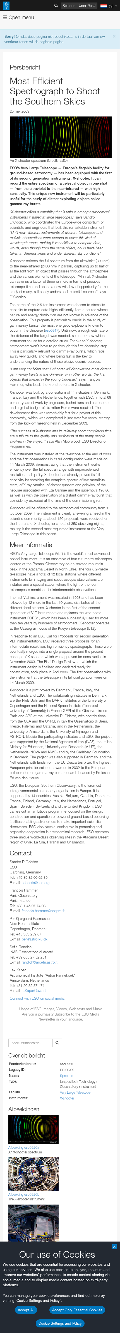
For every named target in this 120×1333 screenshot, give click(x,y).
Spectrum (67, 1076)
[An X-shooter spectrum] (61, 137)
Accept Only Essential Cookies (77, 1310)
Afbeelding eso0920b (23, 1194)
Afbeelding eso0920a (23, 1147)
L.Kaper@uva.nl (34, 990)
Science (69, 5)
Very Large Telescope (75, 1092)
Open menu (20, 17)
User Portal (87, 5)
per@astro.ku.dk (34, 939)
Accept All (26, 1310)
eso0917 (51, 330)
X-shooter (67, 1098)
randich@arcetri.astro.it (39, 962)
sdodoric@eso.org (35, 882)
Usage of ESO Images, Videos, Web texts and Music (60, 1009)
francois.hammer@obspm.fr (43, 910)
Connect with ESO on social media (37, 998)
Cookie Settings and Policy (60, 1323)
